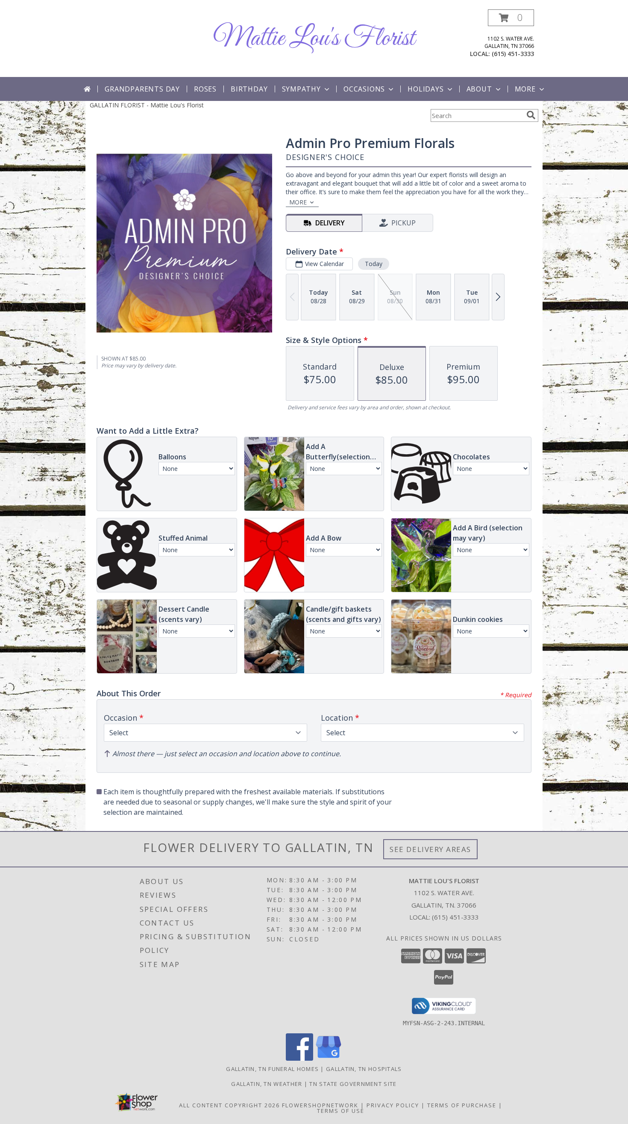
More (525, 89)
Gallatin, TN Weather (266, 1084)
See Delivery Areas (430, 849)
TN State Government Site (352, 1084)
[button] (511, 17)
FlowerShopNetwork (320, 1105)
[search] (531, 115)
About (479, 89)
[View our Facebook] (299, 1058)
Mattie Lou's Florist (314, 38)
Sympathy (301, 89)
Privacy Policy (393, 1105)
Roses (205, 89)
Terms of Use (340, 1111)
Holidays (425, 89)
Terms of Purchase (461, 1105)
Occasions (364, 89)
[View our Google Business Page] (328, 1058)
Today (373, 264)
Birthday (249, 89)
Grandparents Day (142, 89)
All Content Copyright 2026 (229, 1105)
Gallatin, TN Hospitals (364, 1069)
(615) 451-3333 (513, 54)
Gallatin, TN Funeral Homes (272, 1069)
